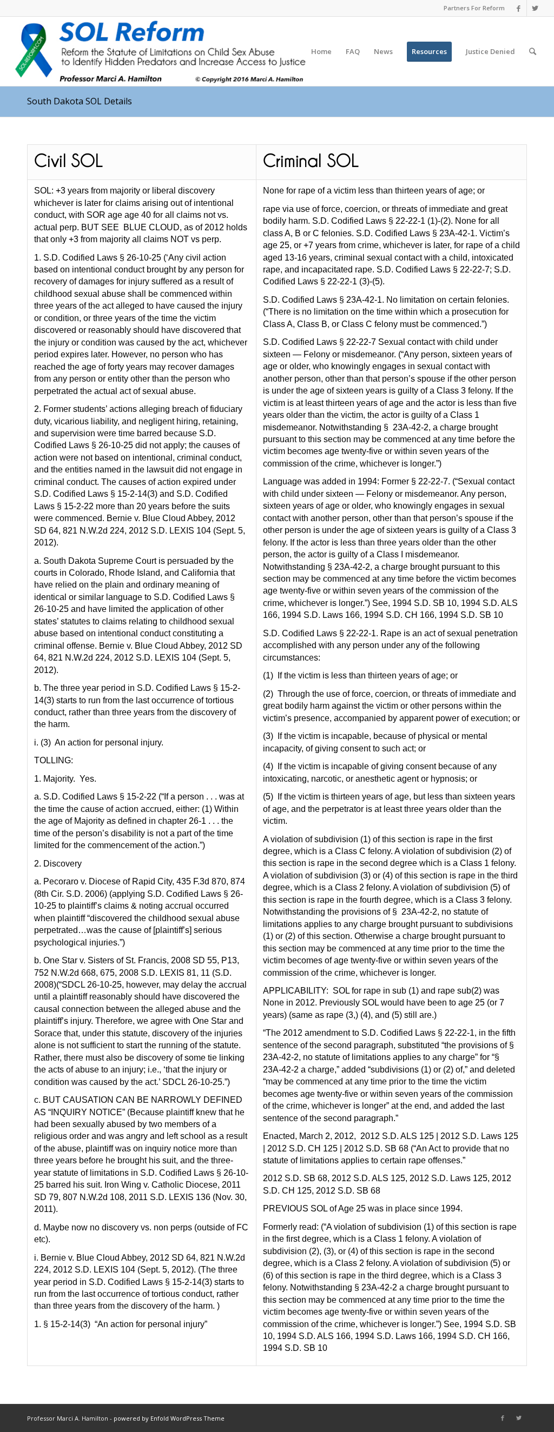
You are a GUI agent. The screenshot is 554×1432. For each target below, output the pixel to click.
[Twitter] (535, 8)
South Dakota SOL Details (79, 101)
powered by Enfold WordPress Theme (169, 1418)
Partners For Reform (474, 8)
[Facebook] (518, 8)
